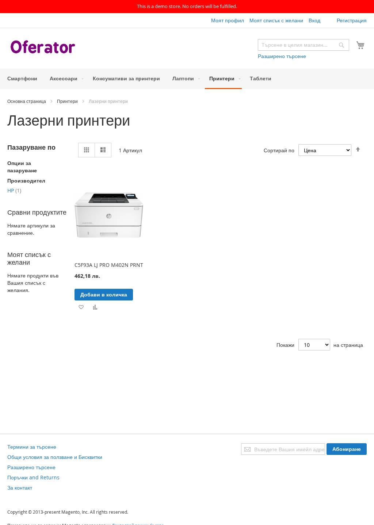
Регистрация (352, 20)
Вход (314, 20)
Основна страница (27, 101)
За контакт (19, 487)
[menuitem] (22, 78)
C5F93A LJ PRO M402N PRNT (109, 264)
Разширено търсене (282, 56)
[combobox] (303, 45)
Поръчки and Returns (33, 477)
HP (14, 190)
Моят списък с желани (276, 20)
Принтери (68, 101)
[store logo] (43, 48)
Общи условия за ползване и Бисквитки (54, 456)
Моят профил (227, 20)
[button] (81, 306)
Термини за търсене (31, 446)
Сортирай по (279, 150)
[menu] (187, 79)
